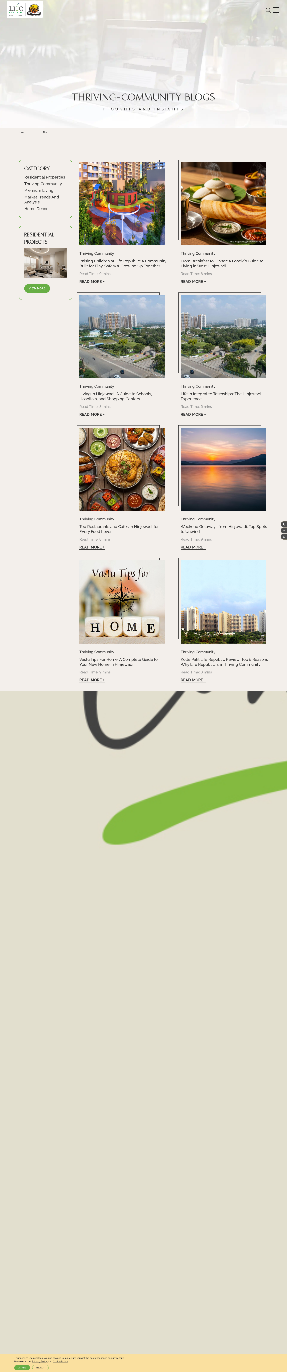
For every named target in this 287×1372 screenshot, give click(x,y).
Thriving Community (43, 183)
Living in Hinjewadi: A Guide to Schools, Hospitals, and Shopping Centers (115, 396)
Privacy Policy (40, 1361)
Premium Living (38, 190)
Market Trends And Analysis (41, 199)
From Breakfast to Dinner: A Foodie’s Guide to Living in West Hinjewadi (222, 263)
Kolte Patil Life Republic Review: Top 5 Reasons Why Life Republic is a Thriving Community (224, 662)
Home (21, 132)
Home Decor (36, 208)
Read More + (92, 281)
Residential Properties (44, 177)
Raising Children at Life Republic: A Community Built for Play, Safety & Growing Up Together (122, 263)
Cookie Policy (60, 1361)
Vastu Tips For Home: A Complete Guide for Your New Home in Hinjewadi (119, 662)
